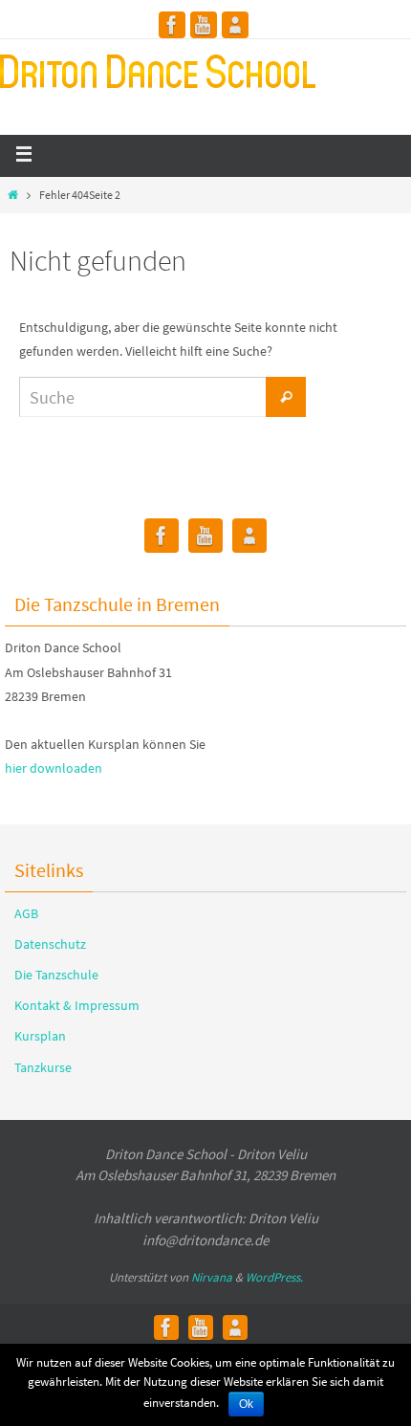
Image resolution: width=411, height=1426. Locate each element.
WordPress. (274, 1277)
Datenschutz (50, 944)
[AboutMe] (235, 24)
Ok (246, 1404)
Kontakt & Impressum (77, 1005)
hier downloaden (53, 768)
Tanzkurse (43, 1067)
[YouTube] (203, 24)
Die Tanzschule (56, 974)
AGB (26, 913)
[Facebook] (172, 24)
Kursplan (40, 1035)
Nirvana (211, 1277)
